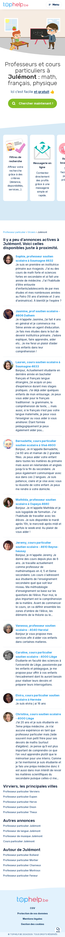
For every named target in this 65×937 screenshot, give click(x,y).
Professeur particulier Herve (20, 801)
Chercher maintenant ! (36, 103)
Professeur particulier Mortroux (21, 870)
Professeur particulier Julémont (22, 825)
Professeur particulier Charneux (22, 865)
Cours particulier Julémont (19, 841)
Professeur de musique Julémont (22, 836)
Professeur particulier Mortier (20, 860)
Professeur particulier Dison (19, 807)
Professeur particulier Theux (20, 812)
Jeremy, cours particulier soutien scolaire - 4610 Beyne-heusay (37, 547)
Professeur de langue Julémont (21, 831)
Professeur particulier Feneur (20, 875)
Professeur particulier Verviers (21, 791)
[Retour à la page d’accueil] (15, 4)
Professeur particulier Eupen (20, 796)
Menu (56, 4)
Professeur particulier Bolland (20, 854)
